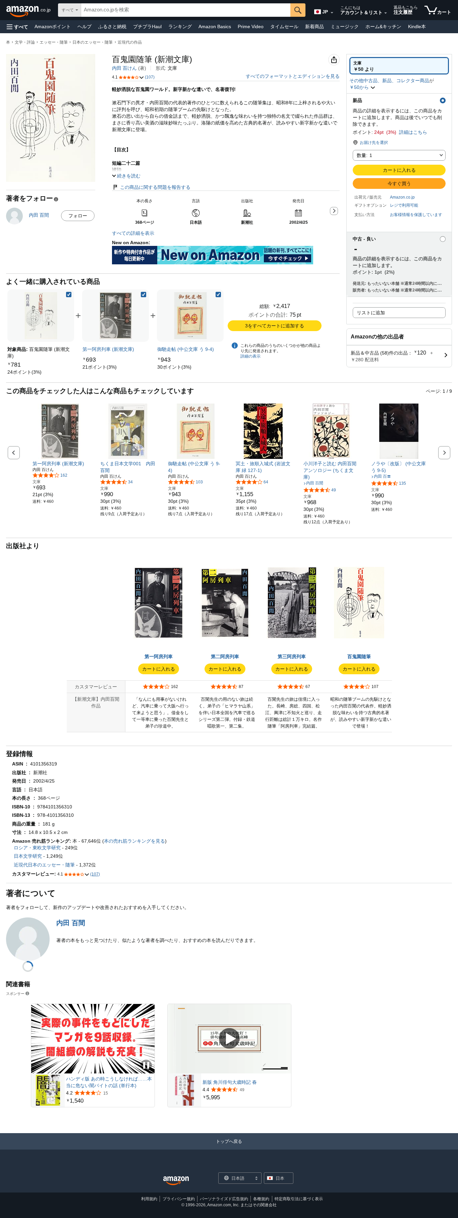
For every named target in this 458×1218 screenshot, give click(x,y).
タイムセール (284, 26)
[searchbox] (185, 10)
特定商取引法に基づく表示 (299, 1199)
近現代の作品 (130, 42)
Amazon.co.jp (402, 197)
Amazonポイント (53, 26)
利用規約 (149, 1199)
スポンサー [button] (15, 993)
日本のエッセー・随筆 (92, 42)
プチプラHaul (147, 26)
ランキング (180, 26)
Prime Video (251, 26)
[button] (17, 26)
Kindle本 (417, 26)
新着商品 (314, 26)
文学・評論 (25, 42)
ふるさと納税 (112, 26)
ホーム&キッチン (383, 26)
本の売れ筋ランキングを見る (134, 841)
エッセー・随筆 (54, 42)
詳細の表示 (250, 356)
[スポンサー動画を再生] (229, 1038)
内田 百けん (124, 68)
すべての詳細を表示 (133, 233)
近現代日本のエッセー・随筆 (44, 864)
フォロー (77, 215)
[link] (24, 372)
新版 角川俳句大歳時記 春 (230, 1082)
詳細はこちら (413, 132)
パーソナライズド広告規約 (224, 1199)
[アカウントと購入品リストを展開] (385, 13)
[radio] (399, 65)
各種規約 (261, 1199)
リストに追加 (371, 312)
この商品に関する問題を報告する (155, 187)
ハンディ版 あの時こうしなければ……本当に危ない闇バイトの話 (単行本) (109, 1082)
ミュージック (345, 26)
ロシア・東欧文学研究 (37, 847)
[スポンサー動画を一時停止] (146, 1066)
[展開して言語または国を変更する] (332, 12)
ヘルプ (84, 26)
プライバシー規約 (179, 1199)
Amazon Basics (214, 26)
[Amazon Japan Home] (176, 1181)
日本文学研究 (28, 856)
